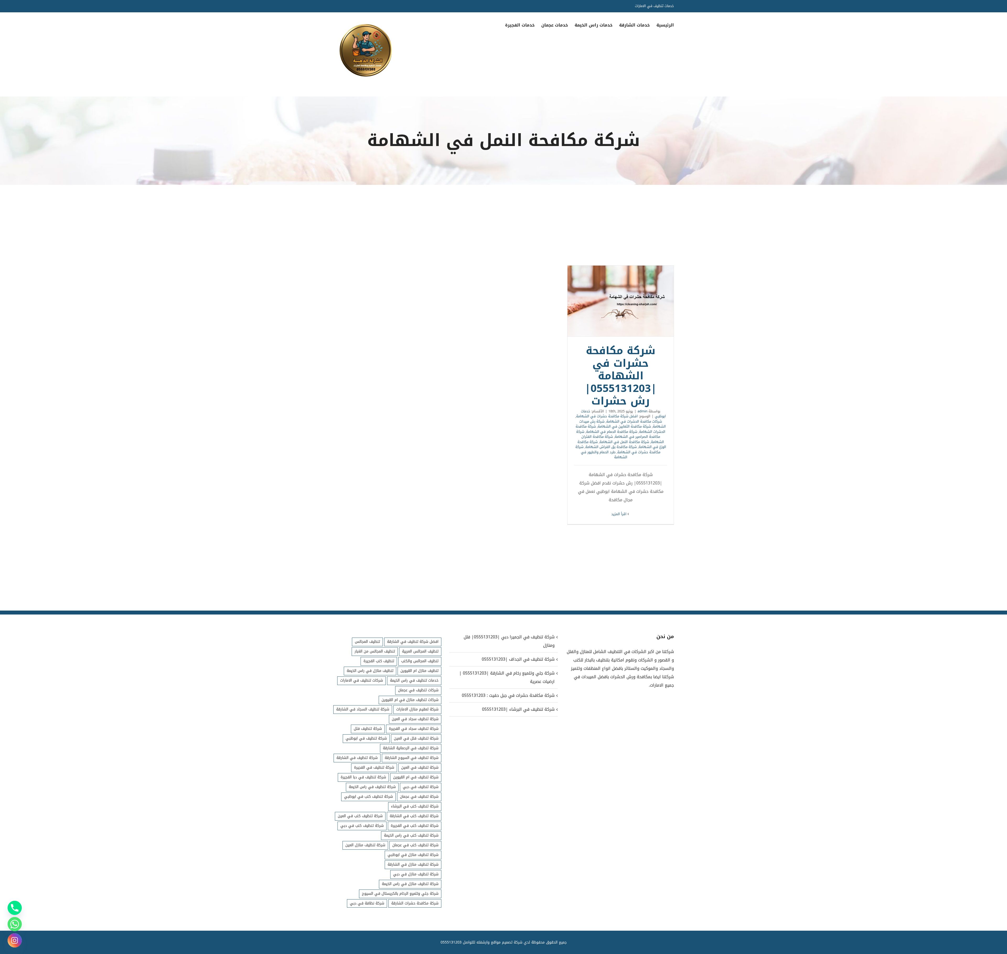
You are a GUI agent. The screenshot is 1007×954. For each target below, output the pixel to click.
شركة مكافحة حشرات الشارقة (414, 903)
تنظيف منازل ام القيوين (419, 670)
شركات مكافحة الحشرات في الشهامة (634, 421)
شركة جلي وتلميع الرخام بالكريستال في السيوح (400, 893)
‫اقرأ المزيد (619, 514)
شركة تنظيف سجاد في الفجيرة (413, 728)
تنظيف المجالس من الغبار (375, 651)
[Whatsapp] (15, 924)
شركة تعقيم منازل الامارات (417, 709)
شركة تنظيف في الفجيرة (374, 767)
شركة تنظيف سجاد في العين (415, 719)
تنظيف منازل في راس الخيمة (370, 670)
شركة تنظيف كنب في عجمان (415, 845)
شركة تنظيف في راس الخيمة (372, 786)
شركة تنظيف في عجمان (419, 796)
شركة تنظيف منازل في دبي (415, 874)
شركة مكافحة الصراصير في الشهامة (618, 434)
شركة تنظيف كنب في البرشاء (414, 806)
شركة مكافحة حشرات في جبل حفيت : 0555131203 (508, 695)
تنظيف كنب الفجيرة (378, 661)
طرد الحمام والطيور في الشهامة (604, 455)
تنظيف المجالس (367, 641)
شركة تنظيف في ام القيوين (415, 777)
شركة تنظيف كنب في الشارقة (414, 816)
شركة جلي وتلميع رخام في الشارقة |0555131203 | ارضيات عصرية (506, 677)
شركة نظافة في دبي (367, 903)
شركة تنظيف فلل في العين (416, 738)
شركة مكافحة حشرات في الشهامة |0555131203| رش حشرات (621, 301)
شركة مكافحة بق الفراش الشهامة (611, 447)
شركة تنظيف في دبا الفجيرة (363, 777)
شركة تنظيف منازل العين (365, 845)
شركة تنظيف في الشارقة (357, 757)
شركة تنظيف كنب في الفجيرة (414, 825)
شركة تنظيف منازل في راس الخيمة (410, 883)
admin (642, 411)
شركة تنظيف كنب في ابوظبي (368, 796)
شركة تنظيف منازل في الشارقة (413, 864)
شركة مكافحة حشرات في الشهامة (618, 449)
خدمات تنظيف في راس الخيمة (414, 680)
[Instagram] (15, 940)
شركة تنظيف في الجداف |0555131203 (518, 659)
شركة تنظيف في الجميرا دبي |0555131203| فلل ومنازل (509, 641)
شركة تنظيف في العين (419, 767)
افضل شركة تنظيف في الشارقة (412, 641)
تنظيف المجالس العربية (420, 651)
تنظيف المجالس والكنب (419, 661)
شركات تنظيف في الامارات (361, 680)
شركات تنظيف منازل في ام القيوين (410, 699)
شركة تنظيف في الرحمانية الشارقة (410, 748)
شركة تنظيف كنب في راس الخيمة (411, 835)
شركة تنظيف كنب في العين (360, 816)
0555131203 (451, 942)
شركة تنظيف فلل (368, 728)
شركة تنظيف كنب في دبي (362, 825)
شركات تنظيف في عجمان (418, 690)
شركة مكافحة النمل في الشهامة (624, 442)
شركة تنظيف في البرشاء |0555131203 (518, 709)
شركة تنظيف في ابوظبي (366, 738)
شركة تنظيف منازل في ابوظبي (413, 854)
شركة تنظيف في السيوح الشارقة (411, 757)
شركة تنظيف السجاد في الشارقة (362, 709)
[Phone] (15, 908)
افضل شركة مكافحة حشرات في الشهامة (607, 416)
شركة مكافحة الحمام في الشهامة (611, 431)
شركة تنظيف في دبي (420, 786)
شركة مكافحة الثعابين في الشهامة (624, 426)
